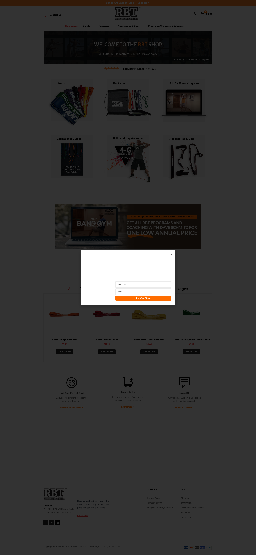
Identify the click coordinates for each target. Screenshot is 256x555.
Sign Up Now (143, 298)
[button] (171, 254)
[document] (128, 277)
